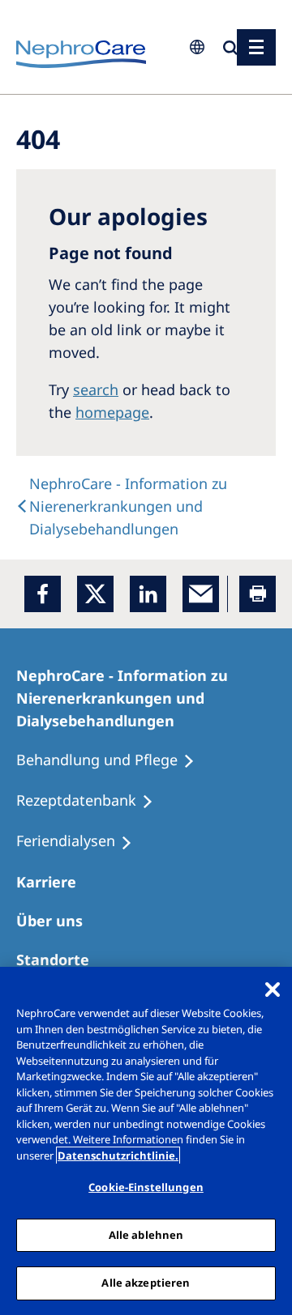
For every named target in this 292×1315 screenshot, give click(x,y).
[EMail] (200, 594)
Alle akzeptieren (145, 1282)
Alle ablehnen (146, 1235)
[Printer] (257, 594)
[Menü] (256, 47)
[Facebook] (42, 594)
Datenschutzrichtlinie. (118, 1155)
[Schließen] (272, 989)
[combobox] (97, 111)
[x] (95, 594)
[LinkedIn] (148, 594)
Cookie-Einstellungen (146, 1187)
